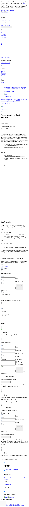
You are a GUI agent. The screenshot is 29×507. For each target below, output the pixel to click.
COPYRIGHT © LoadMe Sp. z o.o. (10, 504)
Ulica (17, 361)
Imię (17, 278)
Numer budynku (20, 363)
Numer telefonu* (20, 281)
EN (3, 82)
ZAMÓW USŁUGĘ (5, 382)
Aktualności (23, 87)
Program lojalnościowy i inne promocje (14, 477)
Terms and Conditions (6, 505)
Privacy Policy (16, 505)
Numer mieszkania (20, 364)
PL (1, 82)
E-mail (17, 356)
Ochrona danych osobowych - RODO (18, 88)
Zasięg (14, 87)
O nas (5, 87)
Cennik (18, 87)
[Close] (1, 270)
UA (5, 82)
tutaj (24, 3)
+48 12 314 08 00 (5, 20)
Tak (4, 413)
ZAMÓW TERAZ (5, 266)
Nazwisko (18, 350)
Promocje (9, 87)
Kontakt (6, 88)
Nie (8, 413)
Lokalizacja (19, 359)
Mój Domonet (7, 484)
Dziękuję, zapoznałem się (7, 10)
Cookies (22, 505)
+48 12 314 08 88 (5, 25)
